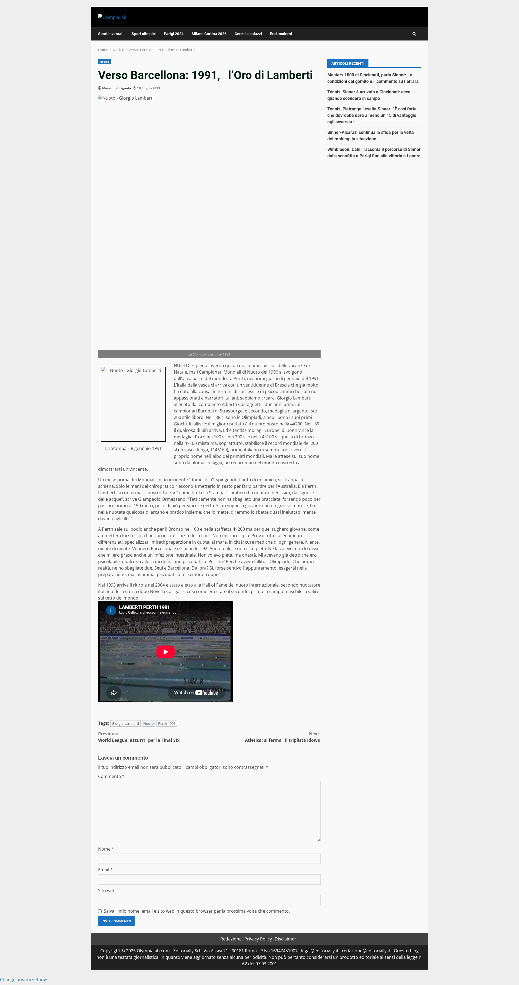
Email (105, 870)
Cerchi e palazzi (248, 34)
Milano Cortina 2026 (209, 34)
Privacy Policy (258, 939)
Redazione (231, 939)
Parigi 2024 (174, 34)
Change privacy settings (24, 980)
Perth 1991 (166, 723)
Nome (106, 849)
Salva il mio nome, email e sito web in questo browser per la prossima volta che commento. (197, 911)
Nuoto (148, 723)
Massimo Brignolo (116, 88)
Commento (111, 776)
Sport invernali (111, 34)
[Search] (414, 34)
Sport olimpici (144, 34)
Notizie (104, 61)
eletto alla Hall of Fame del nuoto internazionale (230, 585)
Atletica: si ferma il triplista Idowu (283, 737)
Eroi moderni (281, 34)
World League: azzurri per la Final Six (138, 737)
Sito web (106, 890)
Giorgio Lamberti (125, 723)
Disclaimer (285, 939)
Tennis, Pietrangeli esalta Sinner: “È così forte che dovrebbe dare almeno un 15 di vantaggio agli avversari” (372, 115)
